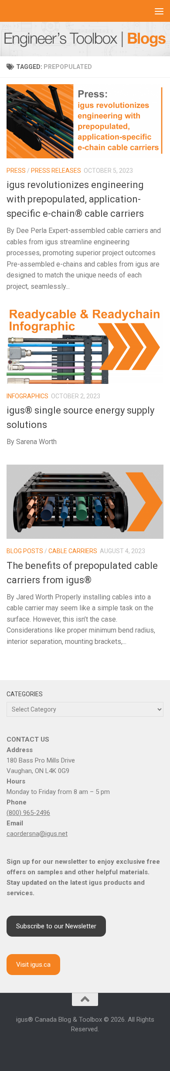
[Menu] (159, 11)
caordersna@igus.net (37, 834)
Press (16, 170)
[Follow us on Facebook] (53, 1048)
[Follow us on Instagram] (64, 1048)
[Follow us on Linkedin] (74, 1048)
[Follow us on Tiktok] (105, 1048)
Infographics (27, 396)
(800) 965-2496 (28, 813)
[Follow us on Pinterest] (116, 1048)
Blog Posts (25, 550)
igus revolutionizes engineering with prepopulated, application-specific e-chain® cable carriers (75, 199)
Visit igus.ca (33, 964)
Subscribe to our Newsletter (56, 926)
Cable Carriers (72, 550)
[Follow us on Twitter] (95, 1048)
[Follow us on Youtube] (85, 1048)
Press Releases (56, 170)
